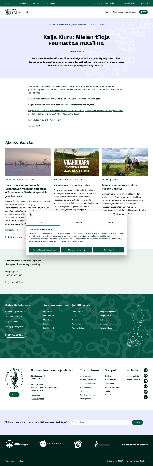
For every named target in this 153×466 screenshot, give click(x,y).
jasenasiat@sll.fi (37, 399)
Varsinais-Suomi (106, 328)
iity (14, 394)
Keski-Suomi (48, 328)
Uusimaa (103, 324)
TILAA (137, 422)
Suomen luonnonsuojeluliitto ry (135, 461)
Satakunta (104, 320)
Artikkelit (59, 180)
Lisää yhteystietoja (14, 282)
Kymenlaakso (77, 311)
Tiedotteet (10, 180)
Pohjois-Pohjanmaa (108, 311)
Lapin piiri (35, 3)
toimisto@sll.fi (37, 390)
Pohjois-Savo (105, 316)
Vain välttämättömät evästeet (44, 250)
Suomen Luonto (132, 380)
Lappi (74, 316)
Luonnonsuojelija (132, 376)
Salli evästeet (109, 250)
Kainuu (46, 324)
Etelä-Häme (48, 311)
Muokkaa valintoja (75, 250)
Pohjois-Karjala (78, 328)
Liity (143, 12)
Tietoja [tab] (110, 222)
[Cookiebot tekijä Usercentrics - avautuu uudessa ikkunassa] (114, 215)
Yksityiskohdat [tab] (76, 222)
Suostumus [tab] (42, 222)
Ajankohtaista (62, 24)
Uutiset (20, 180)
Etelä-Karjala (48, 316)
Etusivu (52, 24)
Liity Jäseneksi (15, 335)
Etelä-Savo (47, 320)
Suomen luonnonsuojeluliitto (16, 3)
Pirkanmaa (76, 320)
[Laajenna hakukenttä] (27, 12)
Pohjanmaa (76, 324)
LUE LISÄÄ (9, 230)
